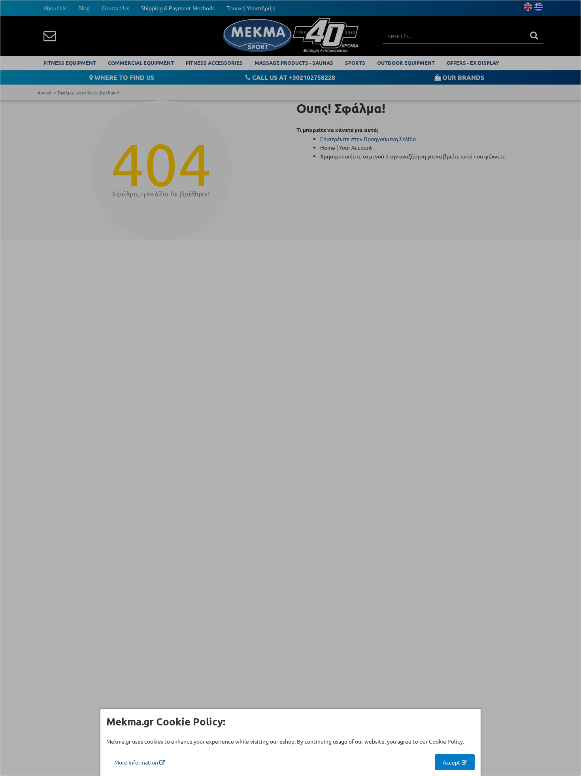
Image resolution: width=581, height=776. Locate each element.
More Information (136, 762)
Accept (452, 762)
